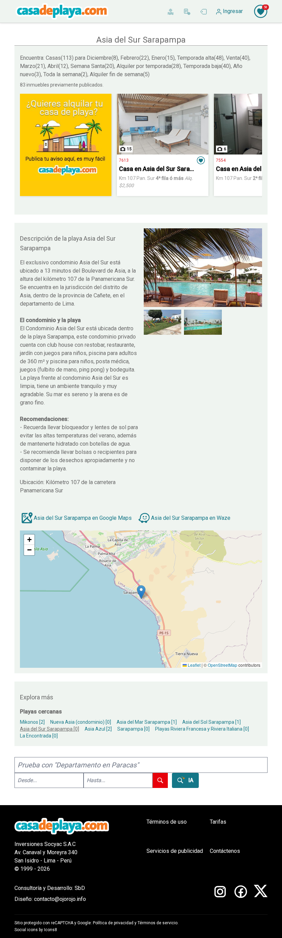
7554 (221, 160)
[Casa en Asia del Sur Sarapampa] (162, 124)
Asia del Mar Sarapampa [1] (147, 722)
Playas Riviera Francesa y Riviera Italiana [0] (202, 729)
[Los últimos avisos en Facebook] (240, 893)
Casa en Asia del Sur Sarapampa (164, 168)
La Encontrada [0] (39, 736)
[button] (200, 160)
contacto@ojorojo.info (60, 899)
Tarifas (218, 822)
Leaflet (193, 665)
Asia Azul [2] (98, 729)
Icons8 (50, 929)
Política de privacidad (113, 922)
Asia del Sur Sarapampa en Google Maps (83, 518)
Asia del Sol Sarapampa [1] (211, 722)
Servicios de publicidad (175, 851)
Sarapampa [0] (133, 729)
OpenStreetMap (222, 665)
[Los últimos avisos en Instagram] (220, 893)
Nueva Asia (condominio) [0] (80, 722)
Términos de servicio (157, 922)
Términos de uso (167, 822)
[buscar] (160, 780)
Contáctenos (225, 851)
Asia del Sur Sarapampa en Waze (190, 518)
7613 (124, 160)
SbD (80, 888)
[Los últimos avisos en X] (261, 893)
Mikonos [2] (32, 722)
